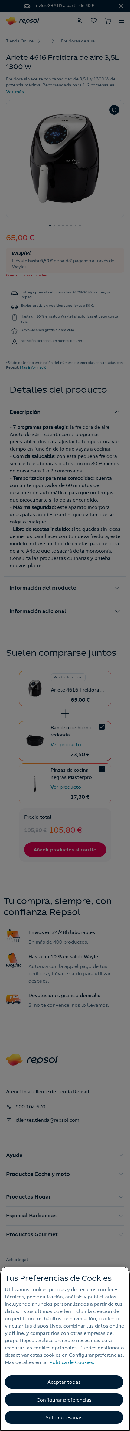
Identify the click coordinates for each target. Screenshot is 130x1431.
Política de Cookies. (71, 1362)
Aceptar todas (64, 1382)
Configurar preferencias (64, 1400)
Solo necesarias (64, 1417)
